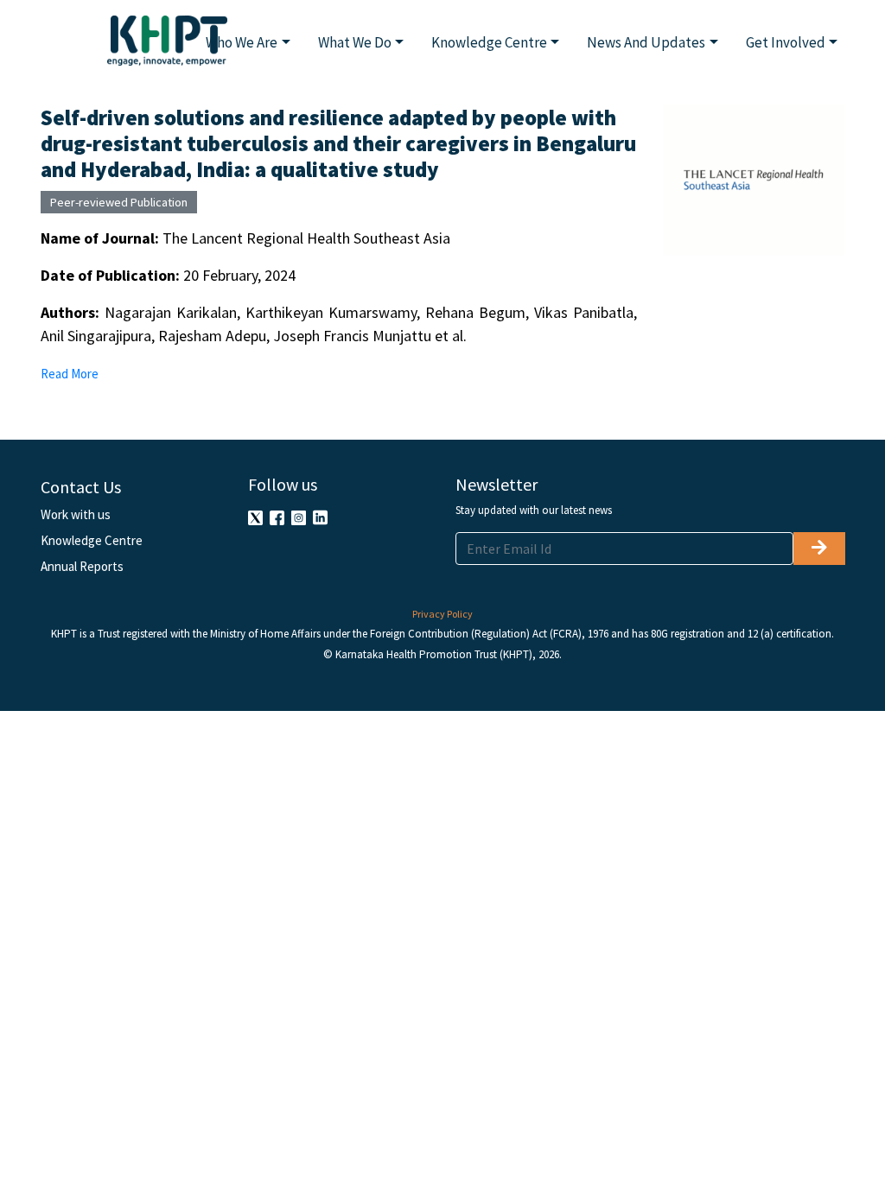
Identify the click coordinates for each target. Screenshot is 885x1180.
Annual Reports (82, 566)
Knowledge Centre (92, 540)
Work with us (76, 514)
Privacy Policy (442, 613)
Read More (70, 373)
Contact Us (81, 487)
